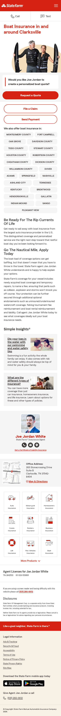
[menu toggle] (56, 5)
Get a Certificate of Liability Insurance (30, 450)
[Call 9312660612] (24, 445)
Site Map (7, 668)
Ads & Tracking (10, 642)
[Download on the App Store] (12, 683)
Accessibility (9, 650)
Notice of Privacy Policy (14, 659)
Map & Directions (38, 481)
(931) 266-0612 (26, 592)
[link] (15, 5)
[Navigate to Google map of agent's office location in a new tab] (36, 445)
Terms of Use (9, 655)
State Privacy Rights (12, 664)
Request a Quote (30, 95)
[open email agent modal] (30, 445)
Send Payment (31, 119)
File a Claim (30, 108)
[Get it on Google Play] (33, 683)
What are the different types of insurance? (18, 380)
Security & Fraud (11, 646)
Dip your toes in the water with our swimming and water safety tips (18, 345)
